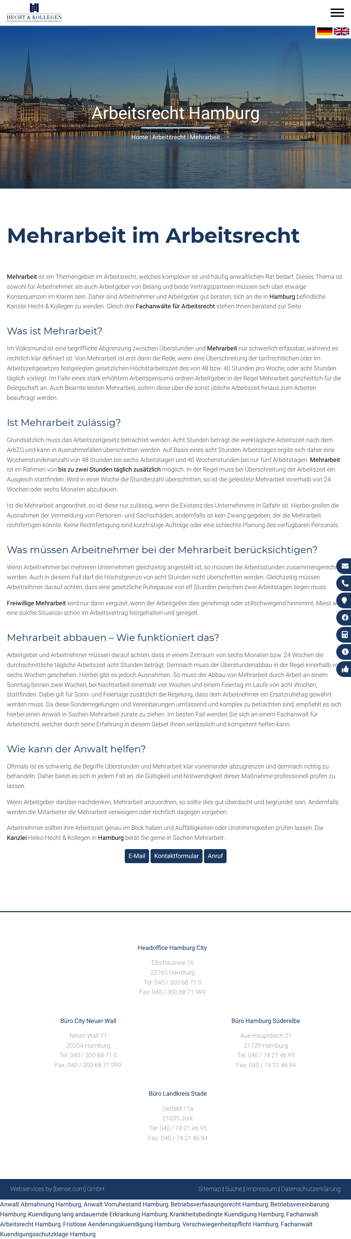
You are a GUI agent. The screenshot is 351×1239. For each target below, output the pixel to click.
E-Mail (137, 855)
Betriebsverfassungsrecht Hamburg (219, 1204)
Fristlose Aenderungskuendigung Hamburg (121, 1224)
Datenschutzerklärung (311, 1188)
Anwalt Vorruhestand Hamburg (126, 1204)
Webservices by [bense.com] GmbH (57, 1188)
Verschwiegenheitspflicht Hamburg (230, 1224)
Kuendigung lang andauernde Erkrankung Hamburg (97, 1214)
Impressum (261, 1188)
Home (139, 137)
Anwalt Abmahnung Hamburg (40, 1204)
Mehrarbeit (205, 137)
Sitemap (209, 1188)
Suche (233, 1188)
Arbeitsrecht (169, 137)
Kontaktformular (176, 855)
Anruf (215, 855)
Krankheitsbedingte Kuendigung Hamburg (227, 1214)
